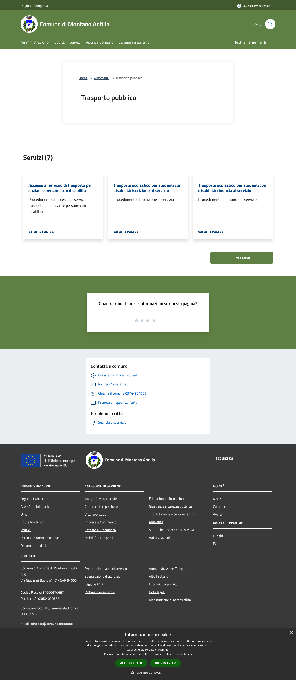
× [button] (291, 632)
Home (83, 77)
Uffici (24, 514)
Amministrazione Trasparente (170, 568)
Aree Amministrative (36, 506)
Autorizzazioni (159, 537)
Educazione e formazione (167, 498)
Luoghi (218, 535)
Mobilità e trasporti (99, 537)
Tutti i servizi (241, 258)
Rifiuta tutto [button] (165, 663)
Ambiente (156, 521)
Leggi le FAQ (94, 584)
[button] (147, 672)
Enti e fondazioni (33, 522)
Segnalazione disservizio (102, 576)
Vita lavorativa (95, 514)
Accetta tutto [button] (131, 663)
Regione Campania (34, 5)
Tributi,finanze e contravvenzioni (173, 514)
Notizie (218, 498)
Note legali (157, 592)
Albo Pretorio (158, 576)
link (189, 654)
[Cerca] (270, 24)
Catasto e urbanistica (100, 530)
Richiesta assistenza (100, 592)
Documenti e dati (33, 545)
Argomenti (101, 77)
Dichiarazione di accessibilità (170, 599)
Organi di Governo (34, 498)
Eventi (218, 543)
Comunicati (221, 506)
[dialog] (148, 654)
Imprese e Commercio (100, 522)
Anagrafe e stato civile (101, 498)
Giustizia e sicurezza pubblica (170, 506)
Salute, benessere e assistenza (171, 529)
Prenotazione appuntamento (106, 568)
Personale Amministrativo (40, 537)
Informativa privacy (163, 584)
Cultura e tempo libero (101, 506)
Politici (26, 530)
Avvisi (217, 514)
